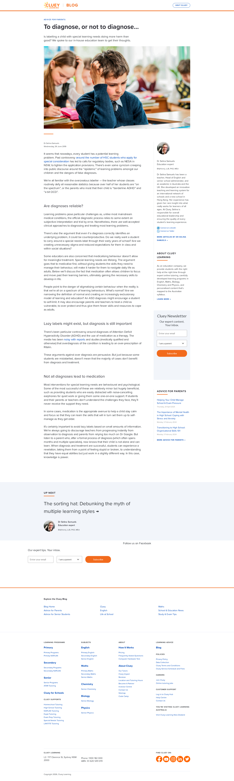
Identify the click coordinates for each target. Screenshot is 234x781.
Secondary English (89, 656)
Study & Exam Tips (167, 614)
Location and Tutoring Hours (131, 680)
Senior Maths (86, 677)
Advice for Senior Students (57, 614)
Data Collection (162, 663)
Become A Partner (126, 684)
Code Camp (124, 696)
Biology (85, 696)
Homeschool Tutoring (53, 705)
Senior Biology (87, 701)
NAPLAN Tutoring (51, 711)
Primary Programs (51, 653)
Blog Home (49, 607)
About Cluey (126, 666)
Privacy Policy (162, 659)
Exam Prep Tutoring (52, 717)
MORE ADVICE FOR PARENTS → (171, 440)
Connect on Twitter (167, 231)
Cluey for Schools (54, 693)
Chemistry (87, 684)
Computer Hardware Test (129, 659)
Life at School (106, 614)
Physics (85, 708)
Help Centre (161, 698)
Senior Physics (87, 713)
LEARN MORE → (164, 299)
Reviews (122, 677)
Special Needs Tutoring (54, 721)
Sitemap (122, 693)
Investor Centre (125, 687)
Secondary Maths (88, 674)
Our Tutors (123, 671)
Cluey (103, 607)
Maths (161, 607)
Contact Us (123, 690)
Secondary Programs (52, 668)
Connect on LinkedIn (168, 228)
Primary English (87, 653)
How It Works (126, 647)
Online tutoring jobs (164, 683)
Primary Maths (87, 671)
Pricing (121, 653)
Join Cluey (160, 680)
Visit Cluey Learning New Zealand (170, 715)
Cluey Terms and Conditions (168, 666)
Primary (48, 647)
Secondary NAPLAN (52, 671)
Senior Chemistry (88, 689)
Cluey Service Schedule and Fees (170, 669)
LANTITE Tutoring (51, 724)
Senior (47, 678)
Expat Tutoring (50, 714)
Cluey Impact (124, 674)
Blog (158, 647)
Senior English (87, 659)
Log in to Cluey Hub (164, 694)
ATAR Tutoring (50, 686)
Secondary (50, 662)
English (103, 610)
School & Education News (171, 610)
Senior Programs (51, 683)
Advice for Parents (55, 20)
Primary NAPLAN (51, 656)
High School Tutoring (53, 708)
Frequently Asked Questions (131, 656)
